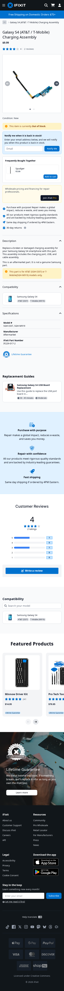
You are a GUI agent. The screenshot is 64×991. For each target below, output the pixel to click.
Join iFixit (49, 197)
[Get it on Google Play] (45, 872)
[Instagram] (26, 927)
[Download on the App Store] (45, 862)
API (4, 840)
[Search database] (46, 5)
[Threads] (50, 927)
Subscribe (54, 895)
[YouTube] (32, 927)
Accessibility (8, 860)
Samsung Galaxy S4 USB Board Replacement (33, 386)
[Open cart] (53, 5)
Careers (6, 835)
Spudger (20, 168)
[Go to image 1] (30, 109)
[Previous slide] (28, 722)
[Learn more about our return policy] (25, 227)
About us (7, 820)
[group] (7, 83)
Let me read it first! (15, 901)
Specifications (10, 313)
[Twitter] (20, 927)
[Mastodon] (38, 927)
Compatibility (10, 287)
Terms (5, 870)
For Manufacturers (43, 835)
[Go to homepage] (17, 5)
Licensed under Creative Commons (32, 975)
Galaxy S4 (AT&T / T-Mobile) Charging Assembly (34, 22)
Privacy (6, 865)
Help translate (29, 916)
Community (39, 820)
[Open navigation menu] (4, 5)
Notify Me (52, 148)
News (36, 845)
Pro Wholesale (40, 825)
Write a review (34, 570)
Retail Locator (40, 830)
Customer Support (12, 825)
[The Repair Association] (57, 927)
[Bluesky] (44, 927)
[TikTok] (7, 927)
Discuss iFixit (9, 830)
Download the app (44, 854)
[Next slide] (36, 722)
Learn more (22, 792)
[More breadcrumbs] (4, 22)
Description (9, 241)
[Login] (59, 5)
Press (36, 840)
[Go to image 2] (34, 109)
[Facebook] (14, 927)
